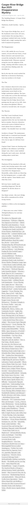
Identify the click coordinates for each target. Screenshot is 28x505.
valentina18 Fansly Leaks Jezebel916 (12, 260)
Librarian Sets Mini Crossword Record (13, 483)
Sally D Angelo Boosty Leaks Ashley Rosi (14, 413)
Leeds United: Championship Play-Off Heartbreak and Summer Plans (14, 245)
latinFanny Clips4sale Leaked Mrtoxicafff (14, 428)
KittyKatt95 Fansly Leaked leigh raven (13, 351)
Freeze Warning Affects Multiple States (13, 390)
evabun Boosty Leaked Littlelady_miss (14, 264)
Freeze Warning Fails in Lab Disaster (13, 315)
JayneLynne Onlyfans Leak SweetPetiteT (14, 317)
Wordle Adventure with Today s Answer (14, 395)
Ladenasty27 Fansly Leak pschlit (11, 362)
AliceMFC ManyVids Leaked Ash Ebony (13, 275)
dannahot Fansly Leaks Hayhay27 (12, 485)
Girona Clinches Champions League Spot (14, 262)
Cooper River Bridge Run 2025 (9, 15)
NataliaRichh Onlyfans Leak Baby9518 (13, 393)
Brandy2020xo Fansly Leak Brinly (13, 229)
